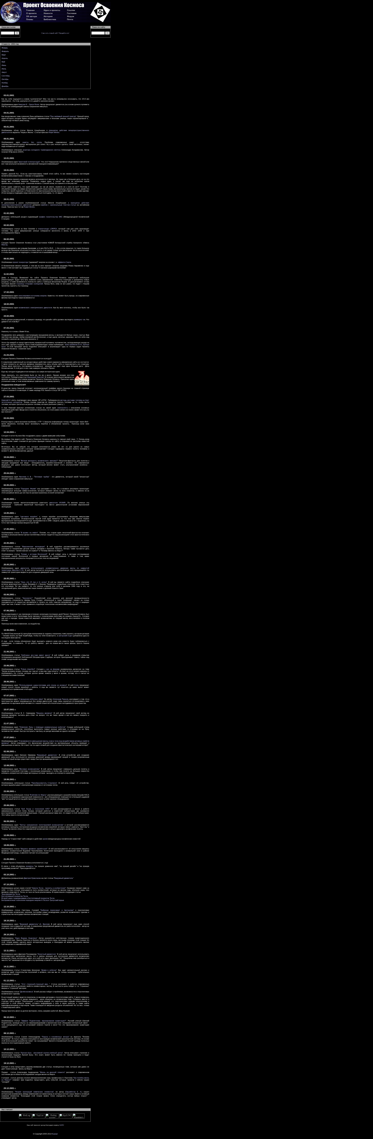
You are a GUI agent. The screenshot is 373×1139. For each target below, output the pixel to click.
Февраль (5, 51)
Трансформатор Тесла (10, 894)
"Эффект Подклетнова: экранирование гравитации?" (43, 1021)
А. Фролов (44, 924)
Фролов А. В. (17, 570)
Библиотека (50, 19)
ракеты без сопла (32, 142)
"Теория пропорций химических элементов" (34, 1092)
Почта (70, 19)
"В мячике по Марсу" (38, 795)
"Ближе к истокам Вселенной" (34, 554)
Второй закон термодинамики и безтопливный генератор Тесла (27, 898)
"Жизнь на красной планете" (52, 1072)
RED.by (4, 245)
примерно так (79, 320)
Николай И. (6, 400)
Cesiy (76, 685)
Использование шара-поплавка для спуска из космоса (43, 685)
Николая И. (23, 104)
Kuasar (55, 1134)
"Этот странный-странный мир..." (35, 984)
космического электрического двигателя (35, 308)
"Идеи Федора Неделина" (26, 938)
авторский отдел (66, 636)
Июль (4, 69)
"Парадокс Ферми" (28, 489)
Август (4, 72)
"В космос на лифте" (29, 533)
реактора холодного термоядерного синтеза (42, 150)
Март (4, 55)
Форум (70, 16)
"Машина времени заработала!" (33, 849)
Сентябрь (6, 76)
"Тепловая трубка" (41, 477)
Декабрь (5, 86)
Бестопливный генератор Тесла (14, 896)
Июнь (4, 65)
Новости (48, 13)
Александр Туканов (60, 699)
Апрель (5, 58)
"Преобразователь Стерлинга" (44, 783)
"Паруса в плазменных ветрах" (55, 1037)
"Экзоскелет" (27, 598)
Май (3, 62)
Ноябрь (5, 83)
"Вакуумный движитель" (47, 755)
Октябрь (5, 79)
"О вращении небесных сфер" (30, 699)
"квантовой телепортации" (29, 162)
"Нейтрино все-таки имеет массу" (35, 655)
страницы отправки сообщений (29, 284)
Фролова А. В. (25, 477)
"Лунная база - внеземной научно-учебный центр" (41, 1053)
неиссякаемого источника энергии (32, 296)
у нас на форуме (52, 669)
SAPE (61, 1125)
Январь (5, 48)
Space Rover (34, 104)
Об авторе (31, 16)
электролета (62, 408)
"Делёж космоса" (26, 992)
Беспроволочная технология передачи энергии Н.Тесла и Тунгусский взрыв (32, 900)
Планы (29, 19)
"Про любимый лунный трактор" (63, 116)
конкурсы (30, 866)
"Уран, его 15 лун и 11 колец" (34, 582)
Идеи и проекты (52, 10)
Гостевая (71, 13)
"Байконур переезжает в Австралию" (57, 910)
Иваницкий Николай (35, 377)
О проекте (31, 13)
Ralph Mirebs (54, 132)
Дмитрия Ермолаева (32, 878)
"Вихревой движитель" (28, 924)
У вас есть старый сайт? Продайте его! (55, 33)
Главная (30, 10)
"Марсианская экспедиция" (33, 547)
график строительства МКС (51, 217)
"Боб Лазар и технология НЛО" (35, 809)
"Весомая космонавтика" (29, 769)
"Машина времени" (44, 713)
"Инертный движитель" (46, 954)
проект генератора (20, 262)
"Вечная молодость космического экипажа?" (39, 461)
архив (45, 839)
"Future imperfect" (28, 669)
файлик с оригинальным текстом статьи (58, 205)
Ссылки (71, 10)
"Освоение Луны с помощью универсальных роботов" (42, 727)
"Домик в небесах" (49, 970)
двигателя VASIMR (57, 503)
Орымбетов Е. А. (74, 1092)
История (48, 16)
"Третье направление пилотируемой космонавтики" (41, 825)
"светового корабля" (28, 517)
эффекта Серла (64, 262)
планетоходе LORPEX (47, 229)
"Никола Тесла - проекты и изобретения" (48, 888)
